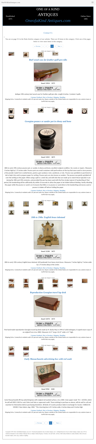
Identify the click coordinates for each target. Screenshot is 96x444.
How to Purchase (48, 97)
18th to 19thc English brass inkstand (48, 217)
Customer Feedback (36, 97)
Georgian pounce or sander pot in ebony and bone (48, 121)
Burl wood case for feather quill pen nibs (48, 60)
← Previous (37, 46)
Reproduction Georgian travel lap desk (48, 292)
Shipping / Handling (59, 97)
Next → (60, 46)
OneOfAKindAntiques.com (10, 2)
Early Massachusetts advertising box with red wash (48, 359)
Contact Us (48, 32)
